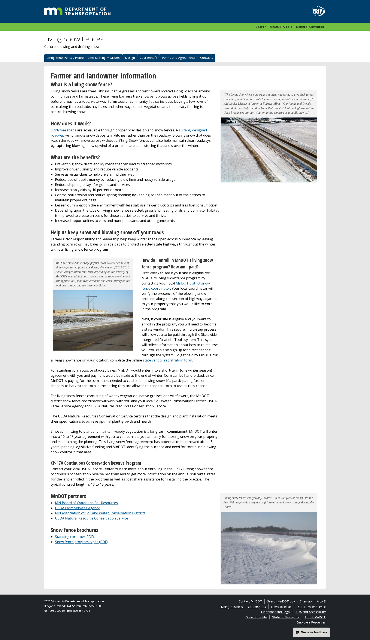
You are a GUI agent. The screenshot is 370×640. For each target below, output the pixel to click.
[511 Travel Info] (316, 11)
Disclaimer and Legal (275, 612)
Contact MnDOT (250, 601)
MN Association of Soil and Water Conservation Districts (100, 513)
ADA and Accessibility (310, 612)
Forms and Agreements (178, 58)
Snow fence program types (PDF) (81, 541)
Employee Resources (311, 622)
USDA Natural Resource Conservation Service (91, 518)
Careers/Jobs (257, 607)
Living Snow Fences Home (65, 58)
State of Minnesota (286, 617)
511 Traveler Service (311, 607)
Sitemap (306, 601)
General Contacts (310, 26)
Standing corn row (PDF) (74, 536)
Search (260, 26)
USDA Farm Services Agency (77, 508)
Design (130, 58)
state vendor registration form (167, 360)
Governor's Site (256, 617)
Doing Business (232, 607)
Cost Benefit (148, 58)
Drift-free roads (63, 130)
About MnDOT (315, 617)
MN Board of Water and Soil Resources (86, 502)
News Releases (281, 607)
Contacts (206, 58)
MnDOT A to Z (281, 26)
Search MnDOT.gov (281, 601)
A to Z (321, 601)
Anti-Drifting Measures (104, 58)
